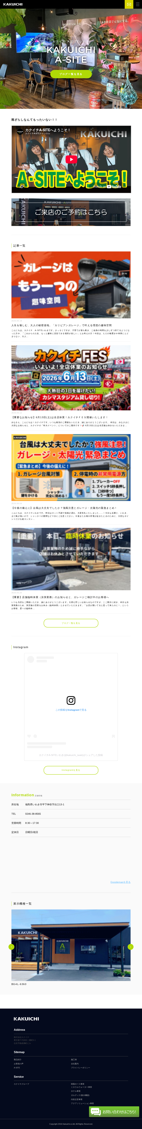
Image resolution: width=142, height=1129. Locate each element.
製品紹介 (17, 1059)
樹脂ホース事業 (77, 1084)
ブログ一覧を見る (71, 74)
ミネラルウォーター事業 (81, 1087)
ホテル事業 (76, 1091)
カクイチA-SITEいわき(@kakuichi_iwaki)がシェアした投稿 (71, 755)
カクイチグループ (21, 1084)
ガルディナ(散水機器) (80, 1095)
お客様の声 (18, 1064)
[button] (11, 947)
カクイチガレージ (12, 4)
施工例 (74, 1059)
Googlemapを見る (120, 882)
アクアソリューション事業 (82, 1103)
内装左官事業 (76, 1099)
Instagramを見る (71, 770)
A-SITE (17, 1068)
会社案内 (75, 1064)
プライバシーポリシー (80, 1068)
